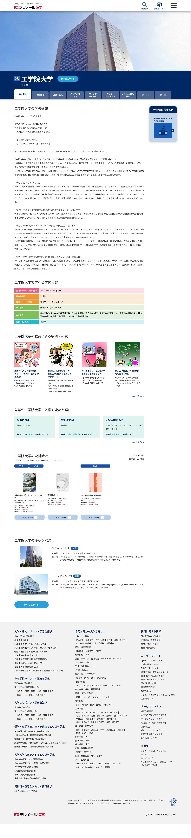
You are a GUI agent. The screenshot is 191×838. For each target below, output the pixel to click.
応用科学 (101, 718)
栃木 (27, 647)
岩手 (27, 643)
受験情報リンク (148, 698)
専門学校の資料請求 (23, 683)
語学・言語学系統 (83, 647)
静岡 (23, 655)
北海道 (17, 640)
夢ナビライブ (147, 758)
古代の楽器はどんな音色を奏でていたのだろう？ (93, 372)
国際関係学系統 (82, 689)
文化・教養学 (98, 643)
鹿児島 (55, 670)
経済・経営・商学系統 (85, 673)
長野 (33, 651)
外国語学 (79, 651)
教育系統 (79, 654)
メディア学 (104, 697)
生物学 (99, 704)
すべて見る (136, 396)
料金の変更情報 (148, 647)
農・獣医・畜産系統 (84, 725)
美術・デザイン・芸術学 (111, 658)
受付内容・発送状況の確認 (152, 675)
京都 (27, 659)
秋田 (36, 643)
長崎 (46, 670)
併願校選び (146, 726)
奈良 (40, 659)
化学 (92, 704)
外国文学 (89, 640)
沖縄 (61, 670)
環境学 (98, 685)
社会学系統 (80, 681)
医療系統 (79, 736)
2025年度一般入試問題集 (91, 495)
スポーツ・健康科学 (103, 767)
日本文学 (79, 640)
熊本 (50, 670)
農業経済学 (110, 729)
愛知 (31, 655)
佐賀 (41, 670)
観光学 (106, 685)
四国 (16, 666)
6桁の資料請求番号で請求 (25, 791)
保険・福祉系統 (82, 755)
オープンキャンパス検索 (151, 718)
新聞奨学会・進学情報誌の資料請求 (30, 739)
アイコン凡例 (139, 455)
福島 (44, 643)
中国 (16, 663)
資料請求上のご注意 (136, 459)
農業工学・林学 (97, 729)
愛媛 (31, 666)
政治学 (85, 670)
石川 (41, 651)
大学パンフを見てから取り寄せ (154, 715)
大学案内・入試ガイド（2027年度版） (28, 496)
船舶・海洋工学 (112, 722)
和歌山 (45, 659)
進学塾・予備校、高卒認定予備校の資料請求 (34, 746)
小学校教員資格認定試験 (25, 774)
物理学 (85, 704)
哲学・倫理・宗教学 (117, 640)
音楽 (87, 662)
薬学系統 (79, 744)
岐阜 (27, 655)
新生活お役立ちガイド (151, 738)
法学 (78, 670)
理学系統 (79, 700)
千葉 (40, 647)
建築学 (109, 715)
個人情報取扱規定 (149, 683)
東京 (44, 647)
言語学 (98, 651)
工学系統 (79, 708)
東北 (16, 643)
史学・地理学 (101, 640)
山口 (40, 663)
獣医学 (120, 729)
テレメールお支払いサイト (152, 679)
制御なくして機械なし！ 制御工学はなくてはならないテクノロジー (59, 374)
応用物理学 (90, 718)
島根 (31, 663)
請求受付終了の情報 (150, 643)
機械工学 (79, 712)
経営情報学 (101, 677)
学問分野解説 (147, 711)
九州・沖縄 (19, 670)
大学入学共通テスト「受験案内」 (29, 759)
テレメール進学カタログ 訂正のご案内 (158, 694)
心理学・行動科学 (83, 643)
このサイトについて (150, 668)
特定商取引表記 (148, 687)
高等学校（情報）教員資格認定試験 (30, 778)
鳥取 (23, 663)
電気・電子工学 (82, 715)
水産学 (92, 732)
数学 (78, 704)
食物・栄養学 (81, 763)
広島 (36, 663)
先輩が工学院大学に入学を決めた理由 (163, 119)
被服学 (92, 763)
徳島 (27, 666)
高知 (36, 666)
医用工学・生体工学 (109, 712)
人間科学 (110, 643)
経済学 (79, 677)
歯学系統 (79, 740)
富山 (37, 651)
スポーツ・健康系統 (84, 767)
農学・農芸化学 (82, 729)
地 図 (74, 548)
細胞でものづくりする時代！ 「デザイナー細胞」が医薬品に (26, 374)
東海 (16, 655)
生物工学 (110, 718)
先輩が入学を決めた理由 (151, 734)
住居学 (108, 763)
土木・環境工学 (120, 715)
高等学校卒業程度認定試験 (26, 766)
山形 (40, 643)
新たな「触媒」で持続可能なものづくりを (127, 372)
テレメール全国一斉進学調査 (153, 750)
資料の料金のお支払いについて (154, 671)
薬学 (87, 744)
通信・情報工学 (97, 715)
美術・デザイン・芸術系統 (87, 658)
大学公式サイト (68, 78)
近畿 (16, 659)
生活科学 (116, 763)
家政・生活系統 (82, 759)
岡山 (27, 663)
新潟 (28, 651)
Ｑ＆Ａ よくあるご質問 (151, 660)
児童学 (100, 763)
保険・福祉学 (96, 755)
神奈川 (50, 647)
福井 (46, 651)
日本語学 (89, 651)
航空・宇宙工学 (92, 712)
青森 (23, 643)
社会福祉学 (88, 685)
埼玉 (36, 647)
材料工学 (79, 718)
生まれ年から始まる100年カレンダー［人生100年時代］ (157, 764)
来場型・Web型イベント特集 (154, 722)
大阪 (31, 659)
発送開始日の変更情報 (151, 640)
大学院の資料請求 (22, 707)
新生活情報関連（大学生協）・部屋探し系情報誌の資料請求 (40, 742)
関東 (16, 647)
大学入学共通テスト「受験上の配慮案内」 (33, 763)
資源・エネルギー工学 (85, 722)
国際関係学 (95, 689)
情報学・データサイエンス (87, 697)
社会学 (79, 685)
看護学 (79, 752)
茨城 (23, 647)
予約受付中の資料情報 (151, 636)
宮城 (31, 643)
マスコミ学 (115, 685)
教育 (87, 654)
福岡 (28, 670)
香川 (23, 666)
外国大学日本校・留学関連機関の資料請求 (33, 735)
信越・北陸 (19, 651)
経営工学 (100, 722)
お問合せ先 (146, 690)
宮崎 (37, 670)
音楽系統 (79, 662)
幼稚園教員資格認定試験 (25, 770)
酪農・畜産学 (81, 732)
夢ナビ (144, 754)
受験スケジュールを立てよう (153, 730)
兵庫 (36, 659)
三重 (36, 655)
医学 (87, 736)
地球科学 (107, 704)
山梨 (55, 647)
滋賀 (23, 659)
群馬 (31, 647)
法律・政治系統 (82, 666)
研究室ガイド (53, 495)
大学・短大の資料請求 (24, 636)
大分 (33, 670)
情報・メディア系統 (84, 693)
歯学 (87, 740)
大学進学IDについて (150, 664)
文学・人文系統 (82, 636)
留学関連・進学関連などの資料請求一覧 (32, 731)
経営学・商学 (89, 677)
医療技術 (87, 752)
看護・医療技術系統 (84, 748)
